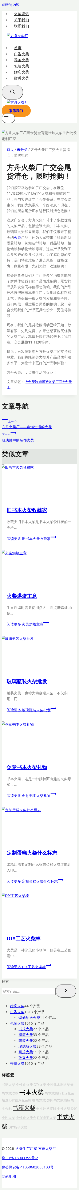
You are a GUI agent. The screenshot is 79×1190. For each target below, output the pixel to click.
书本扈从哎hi (46, 1108)
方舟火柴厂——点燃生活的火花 (27, 424)
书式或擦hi (62, 1100)
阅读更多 (29, 538)
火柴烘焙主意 (22, 595)
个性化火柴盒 (26, 1117)
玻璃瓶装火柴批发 (27, 681)
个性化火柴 (24, 1084)
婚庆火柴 (21, 72)
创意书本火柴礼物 (27, 766)
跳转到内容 (11, 4)
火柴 (17, 237)
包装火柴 (21, 65)
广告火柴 (21, 53)
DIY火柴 (40, 1084)
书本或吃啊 (10, 1093)
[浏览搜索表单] (12, 92)
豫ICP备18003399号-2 (20, 1157)
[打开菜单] (8, 118)
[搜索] (66, 991)
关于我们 (21, 20)
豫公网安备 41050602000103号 (28, 1167)
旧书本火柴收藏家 (27, 509)
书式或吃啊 (44, 1100)
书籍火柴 (24, 1107)
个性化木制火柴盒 (60, 1084)
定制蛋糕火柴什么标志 (32, 852)
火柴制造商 (35, 381)
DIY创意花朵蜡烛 (22, 1100)
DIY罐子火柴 (46, 1117)
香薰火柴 (21, 59)
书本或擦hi (53, 1093)
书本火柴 (31, 1092)
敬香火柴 (21, 78)
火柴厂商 (54, 381)
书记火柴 (8, 1084)
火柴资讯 (21, 14)
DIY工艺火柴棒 (24, 938)
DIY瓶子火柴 (17, 1127)
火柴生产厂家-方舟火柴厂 (36, 1148)
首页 (17, 47)
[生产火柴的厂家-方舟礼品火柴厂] (17, 35)
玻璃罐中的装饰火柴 (18, 438)
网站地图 (9, 1176)
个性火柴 (63, 1108)
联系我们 (21, 26)
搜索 (5, 981)
